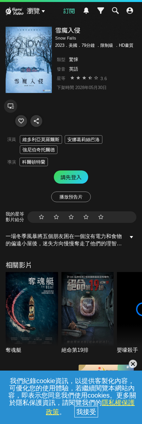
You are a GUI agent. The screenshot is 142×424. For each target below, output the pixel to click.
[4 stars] (86, 217)
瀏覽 (33, 11)
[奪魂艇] (32, 313)
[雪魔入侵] (21, 121)
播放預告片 (71, 196)
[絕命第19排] (87, 313)
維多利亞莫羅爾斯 (40, 139)
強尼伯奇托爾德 (38, 149)
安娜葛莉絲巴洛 (83, 139)
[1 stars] (41, 217)
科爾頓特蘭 (33, 162)
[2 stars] (56, 217)
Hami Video (14, 12)
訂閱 (69, 10)
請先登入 (71, 177)
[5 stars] (100, 217)
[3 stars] (71, 217)
